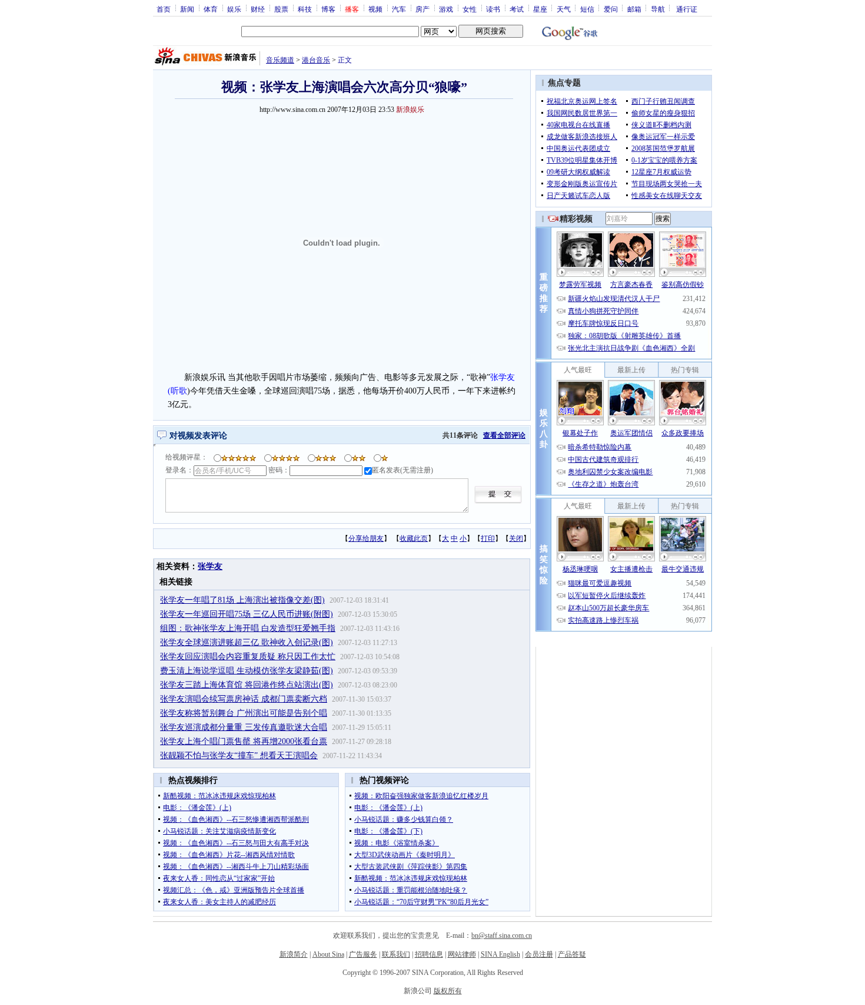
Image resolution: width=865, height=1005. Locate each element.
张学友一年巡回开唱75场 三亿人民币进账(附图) (246, 614)
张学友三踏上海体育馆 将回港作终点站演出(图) (246, 684)
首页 (164, 8)
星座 (540, 8)
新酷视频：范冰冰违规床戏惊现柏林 (219, 796)
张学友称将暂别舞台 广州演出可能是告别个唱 (243, 713)
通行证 (686, 8)
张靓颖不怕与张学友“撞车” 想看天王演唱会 (239, 755)
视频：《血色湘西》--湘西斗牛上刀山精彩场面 (236, 866)
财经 (258, 8)
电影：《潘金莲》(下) (388, 831)
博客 (328, 8)
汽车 (399, 8)
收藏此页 (414, 538)
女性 (470, 8)
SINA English (500, 954)
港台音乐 (316, 60)
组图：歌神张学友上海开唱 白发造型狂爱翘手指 (247, 628)
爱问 (611, 8)
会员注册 (539, 954)
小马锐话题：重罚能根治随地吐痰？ (410, 890)
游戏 (446, 8)
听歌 (179, 390)
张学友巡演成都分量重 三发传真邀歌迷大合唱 (243, 727)
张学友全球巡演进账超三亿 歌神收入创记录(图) (246, 642)
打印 (488, 538)
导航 (658, 8)
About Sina (328, 954)
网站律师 (462, 954)
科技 (305, 8)
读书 (493, 8)
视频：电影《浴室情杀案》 (396, 843)
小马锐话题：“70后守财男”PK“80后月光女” (421, 902)
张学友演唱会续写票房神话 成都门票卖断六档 (243, 699)
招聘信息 (429, 954)
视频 (375, 8)
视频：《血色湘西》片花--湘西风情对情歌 (229, 855)
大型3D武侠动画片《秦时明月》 (404, 855)
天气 (564, 8)
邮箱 (634, 8)
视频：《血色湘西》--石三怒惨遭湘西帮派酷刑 (236, 819)
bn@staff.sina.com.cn (501, 935)
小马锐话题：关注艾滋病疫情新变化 (219, 831)
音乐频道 (280, 60)
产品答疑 (572, 954)
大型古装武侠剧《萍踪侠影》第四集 (410, 866)
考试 (517, 8)
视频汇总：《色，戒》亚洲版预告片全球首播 (233, 890)
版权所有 (448, 991)
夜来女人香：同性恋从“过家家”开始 (219, 878)
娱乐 (234, 8)
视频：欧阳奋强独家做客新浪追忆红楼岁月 (421, 796)
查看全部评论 (504, 435)
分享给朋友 (366, 538)
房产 (422, 8)
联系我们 (396, 954)
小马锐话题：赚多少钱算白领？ (403, 819)
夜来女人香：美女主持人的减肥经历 (219, 902)
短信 (587, 8)
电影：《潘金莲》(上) (197, 808)
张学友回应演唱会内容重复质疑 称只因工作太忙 (247, 656)
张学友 (210, 566)
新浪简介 (294, 954)
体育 (211, 8)
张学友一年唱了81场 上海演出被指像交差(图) (242, 600)
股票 (281, 8)
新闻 (187, 8)
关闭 (516, 538)
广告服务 (363, 954)
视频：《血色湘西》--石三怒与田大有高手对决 (236, 843)
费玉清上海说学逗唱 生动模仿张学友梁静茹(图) (246, 670)
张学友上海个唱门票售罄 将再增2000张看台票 (243, 741)
